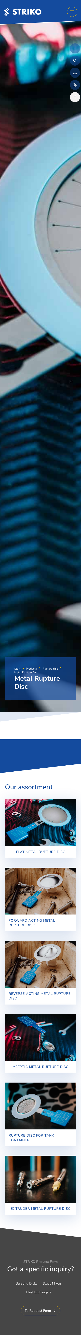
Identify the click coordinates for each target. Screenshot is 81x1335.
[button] (72, 12)
